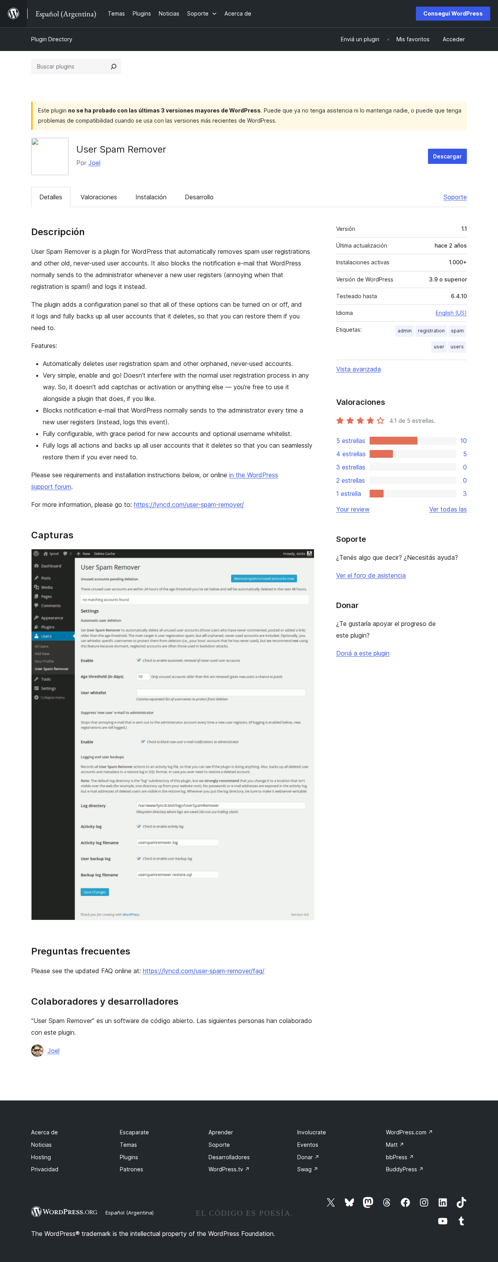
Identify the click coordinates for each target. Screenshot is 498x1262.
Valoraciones (99, 197)
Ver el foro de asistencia (371, 575)
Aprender (221, 1132)
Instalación (151, 197)
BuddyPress (405, 1169)
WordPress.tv (229, 1169)
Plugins (129, 1157)
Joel (94, 163)
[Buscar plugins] (113, 66)
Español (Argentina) (129, 1212)
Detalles (50, 197)
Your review (353, 509)
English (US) (451, 312)
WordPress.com (409, 1132)
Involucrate (311, 1132)
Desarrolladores (229, 1157)
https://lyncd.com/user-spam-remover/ (189, 504)
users (457, 347)
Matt (395, 1144)
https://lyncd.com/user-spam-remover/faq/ (204, 971)
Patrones (131, 1169)
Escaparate (134, 1132)
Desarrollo (199, 197)
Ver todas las (448, 509)
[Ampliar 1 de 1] (304, 559)
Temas (128, 1144)
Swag (307, 1169)
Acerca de (44, 1132)
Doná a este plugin (362, 653)
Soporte (455, 197)
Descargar (447, 156)
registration (431, 331)
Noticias (41, 1144)
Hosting (41, 1157)
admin (405, 331)
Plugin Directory (51, 39)
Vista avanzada (358, 369)
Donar (308, 1157)
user (439, 347)
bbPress (400, 1157)
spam (457, 331)
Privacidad (44, 1169)
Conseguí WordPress (453, 13)
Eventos (307, 1144)
